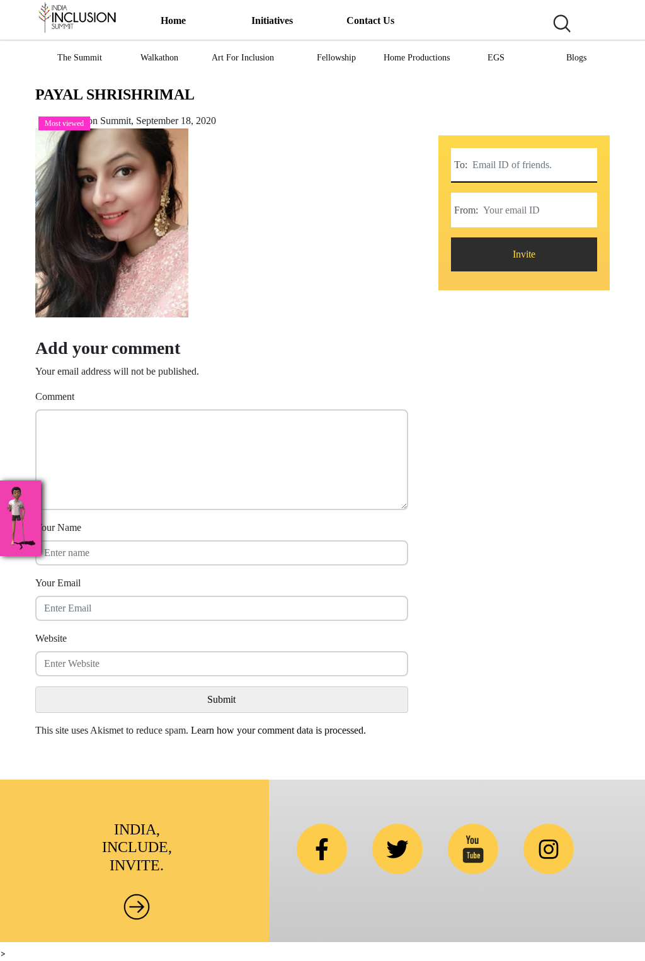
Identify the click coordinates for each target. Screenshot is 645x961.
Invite (524, 254)
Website (51, 638)
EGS (496, 57)
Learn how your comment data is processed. (278, 730)
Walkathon (159, 57)
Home (173, 20)
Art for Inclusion (243, 57)
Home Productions (417, 57)
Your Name (58, 527)
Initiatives (272, 20)
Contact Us (370, 20)
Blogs (576, 57)
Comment (54, 396)
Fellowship (336, 57)
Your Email (58, 582)
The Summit (79, 57)
